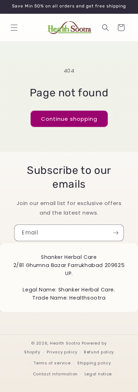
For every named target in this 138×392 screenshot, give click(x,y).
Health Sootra (65, 343)
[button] (14, 27)
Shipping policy (94, 363)
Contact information (55, 374)
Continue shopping (69, 119)
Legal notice (98, 374)
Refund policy (99, 352)
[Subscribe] (115, 233)
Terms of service (52, 363)
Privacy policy (62, 352)
